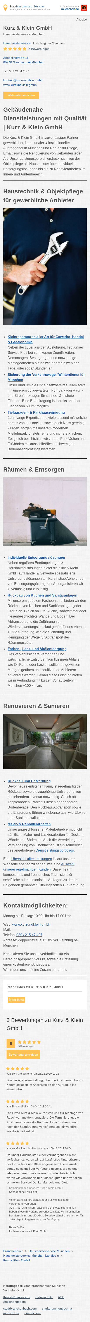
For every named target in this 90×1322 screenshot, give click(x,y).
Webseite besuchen (21, 95)
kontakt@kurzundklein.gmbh (23, 80)
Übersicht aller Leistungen (31, 859)
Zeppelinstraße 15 (23, 60)
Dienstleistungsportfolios (55, 850)
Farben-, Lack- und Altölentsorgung (37, 649)
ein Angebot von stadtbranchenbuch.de (30, 9)
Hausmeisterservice (17, 43)
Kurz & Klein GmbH (16, 1260)
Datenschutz (44, 1297)
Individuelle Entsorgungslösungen (36, 557)
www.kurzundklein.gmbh (20, 85)
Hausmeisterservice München (49, 1251)
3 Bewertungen (39, 48)
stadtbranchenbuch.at (57, 1308)
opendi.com (32, 1313)
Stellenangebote (14, 1301)
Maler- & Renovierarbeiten (29, 824)
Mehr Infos (16, 999)
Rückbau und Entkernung (29, 781)
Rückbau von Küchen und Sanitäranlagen (42, 595)
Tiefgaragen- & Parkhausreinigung (36, 412)
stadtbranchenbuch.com (20, 1308)
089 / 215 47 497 (29, 935)
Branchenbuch (13, 1251)
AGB (61, 1297)
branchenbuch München (27, 6)
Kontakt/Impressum (16, 1297)
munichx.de (11, 1313)
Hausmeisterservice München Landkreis (31, 1255)
